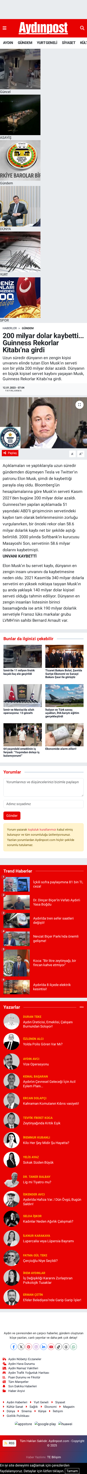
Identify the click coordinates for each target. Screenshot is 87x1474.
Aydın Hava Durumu (21, 1364)
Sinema (26, 1411)
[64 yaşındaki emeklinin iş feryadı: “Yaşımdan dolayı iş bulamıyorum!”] (22, 735)
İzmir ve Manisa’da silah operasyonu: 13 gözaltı (18, 711)
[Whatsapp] (73, 1346)
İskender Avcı (34, 1194)
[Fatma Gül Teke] (11, 1258)
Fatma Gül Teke (35, 1255)
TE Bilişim (54, 1457)
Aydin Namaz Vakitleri (23, 1368)
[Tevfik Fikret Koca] (11, 1120)
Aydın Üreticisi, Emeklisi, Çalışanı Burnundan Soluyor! (48, 1024)
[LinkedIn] (43, 1346)
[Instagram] (36, 1346)
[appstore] (24, 1425)
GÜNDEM (25, 43)
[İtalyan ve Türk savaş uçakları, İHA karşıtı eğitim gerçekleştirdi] (64, 695)
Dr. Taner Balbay (36, 1177)
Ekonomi (51, 1407)
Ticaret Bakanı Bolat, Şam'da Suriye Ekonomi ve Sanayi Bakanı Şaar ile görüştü (63, 674)
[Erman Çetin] (11, 1297)
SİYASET (68, 43)
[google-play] (45, 1425)
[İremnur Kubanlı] (11, 1140)
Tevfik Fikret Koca (38, 1118)
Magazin (68, 1407)
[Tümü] (82, 1007)
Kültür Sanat (15, 1407)
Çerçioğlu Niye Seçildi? (40, 1261)
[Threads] (66, 1346)
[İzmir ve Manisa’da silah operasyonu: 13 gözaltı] (22, 695)
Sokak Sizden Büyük (38, 1162)
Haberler (10, 328)
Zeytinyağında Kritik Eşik (41, 1123)
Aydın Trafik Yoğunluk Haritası (28, 1373)
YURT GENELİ (47, 43)
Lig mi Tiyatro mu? (37, 1182)
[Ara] (82, 28)
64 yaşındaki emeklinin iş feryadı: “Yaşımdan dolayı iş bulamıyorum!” (21, 752)
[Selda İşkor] (11, 1219)
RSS (11, 1443)
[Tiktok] (58, 1346)
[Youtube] (51, 1346)
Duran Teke (32, 1017)
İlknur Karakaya (36, 1236)
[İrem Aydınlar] (11, 1277)
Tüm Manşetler (18, 1382)
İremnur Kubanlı (36, 1137)
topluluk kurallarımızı (42, 829)
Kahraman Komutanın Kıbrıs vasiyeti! (51, 1103)
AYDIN (8, 43)
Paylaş (12, 453)
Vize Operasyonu (36, 1064)
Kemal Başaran (35, 1076)
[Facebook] (13, 1346)
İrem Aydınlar (34, 1273)
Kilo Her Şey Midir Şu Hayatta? (46, 1143)
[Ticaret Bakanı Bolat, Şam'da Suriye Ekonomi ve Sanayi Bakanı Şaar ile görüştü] (64, 656)
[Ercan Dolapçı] (11, 1101)
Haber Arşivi (16, 1391)
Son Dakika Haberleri (22, 1386)
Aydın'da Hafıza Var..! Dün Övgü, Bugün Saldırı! (52, 1201)
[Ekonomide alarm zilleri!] (64, 735)
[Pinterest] (28, 1346)
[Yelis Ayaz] (11, 1160)
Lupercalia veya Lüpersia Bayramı (48, 1241)
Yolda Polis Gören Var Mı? (43, 1044)
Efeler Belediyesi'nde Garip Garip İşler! (52, 1300)
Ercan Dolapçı (34, 1098)
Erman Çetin (33, 1295)
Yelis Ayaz (31, 1157)
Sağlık (34, 1407)
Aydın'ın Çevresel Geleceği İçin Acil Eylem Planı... (49, 1084)
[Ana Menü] (4, 28)
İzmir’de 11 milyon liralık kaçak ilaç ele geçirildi (19, 672)
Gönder (12, 816)
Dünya (11, 1411)
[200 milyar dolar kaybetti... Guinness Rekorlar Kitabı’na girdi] (43, 422)
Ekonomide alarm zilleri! (60, 748)
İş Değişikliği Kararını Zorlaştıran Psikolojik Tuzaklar (47, 1280)
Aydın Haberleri (17, 1402)
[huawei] (65, 1425)
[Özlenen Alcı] (11, 1041)
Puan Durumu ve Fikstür (24, 1377)
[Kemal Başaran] (11, 1081)
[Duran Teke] (11, 1021)
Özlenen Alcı (33, 1039)
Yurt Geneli (41, 1402)
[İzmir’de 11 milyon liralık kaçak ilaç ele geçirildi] (22, 656)
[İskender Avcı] (11, 1199)
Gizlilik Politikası (18, 1416)
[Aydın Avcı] (11, 1061)
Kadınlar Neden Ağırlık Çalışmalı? (48, 1221)
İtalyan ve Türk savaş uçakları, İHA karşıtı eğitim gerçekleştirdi (62, 713)
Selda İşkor (32, 1216)
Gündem (28, 328)
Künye (42, 1411)
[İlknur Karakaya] (11, 1238)
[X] (21, 1346)
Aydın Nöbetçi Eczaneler (24, 1359)
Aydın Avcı (31, 1059)
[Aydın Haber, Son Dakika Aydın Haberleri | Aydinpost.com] (43, 28)
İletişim (58, 1411)
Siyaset (60, 1402)
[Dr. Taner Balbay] (11, 1179)
